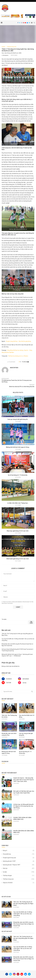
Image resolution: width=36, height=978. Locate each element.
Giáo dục (18, 868)
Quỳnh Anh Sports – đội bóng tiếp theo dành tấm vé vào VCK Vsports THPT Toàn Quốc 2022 (23, 779)
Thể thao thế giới (18, 875)
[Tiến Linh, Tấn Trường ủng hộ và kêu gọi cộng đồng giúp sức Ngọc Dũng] (9, 708)
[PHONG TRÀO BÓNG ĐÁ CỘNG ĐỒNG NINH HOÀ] (7, 822)
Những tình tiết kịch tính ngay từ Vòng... (18, 447)
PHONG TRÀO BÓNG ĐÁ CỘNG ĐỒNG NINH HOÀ (22, 818)
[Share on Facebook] (22, 361)
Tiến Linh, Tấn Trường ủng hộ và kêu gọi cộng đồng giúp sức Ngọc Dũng (23, 903)
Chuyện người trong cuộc (18, 857)
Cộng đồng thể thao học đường (15, 350)
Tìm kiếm (4, 619)
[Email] (27, 22)
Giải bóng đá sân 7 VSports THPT (18, 864)
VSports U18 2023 (18, 882)
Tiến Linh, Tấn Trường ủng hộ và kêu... (9, 716)
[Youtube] (25, 22)
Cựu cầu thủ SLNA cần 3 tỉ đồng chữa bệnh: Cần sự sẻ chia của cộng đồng (22, 913)
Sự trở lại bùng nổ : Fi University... (18, 475)
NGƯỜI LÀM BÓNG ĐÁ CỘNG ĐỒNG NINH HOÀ (23, 831)
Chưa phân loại (18, 854)
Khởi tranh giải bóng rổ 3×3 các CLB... (18, 559)
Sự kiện (3, 46)
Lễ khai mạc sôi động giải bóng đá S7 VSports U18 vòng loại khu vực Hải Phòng (23, 806)
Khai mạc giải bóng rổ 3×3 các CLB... (18, 531)
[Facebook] (6, 974)
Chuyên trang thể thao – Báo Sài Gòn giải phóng (18, 341)
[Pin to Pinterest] (26, 361)
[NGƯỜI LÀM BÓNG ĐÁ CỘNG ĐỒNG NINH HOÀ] (7, 835)
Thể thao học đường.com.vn (15, 356)
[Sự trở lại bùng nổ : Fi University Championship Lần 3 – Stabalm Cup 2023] (18, 462)
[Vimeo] (29, 22)
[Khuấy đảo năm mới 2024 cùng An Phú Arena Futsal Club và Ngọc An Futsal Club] (9, 726)
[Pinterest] (23, 22)
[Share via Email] (28, 361)
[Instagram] (21, 22)
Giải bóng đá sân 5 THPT (18, 861)
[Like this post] (20, 361)
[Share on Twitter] (24, 361)
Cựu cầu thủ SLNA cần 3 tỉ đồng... (26, 716)
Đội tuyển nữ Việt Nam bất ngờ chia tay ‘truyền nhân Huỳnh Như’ (23, 792)
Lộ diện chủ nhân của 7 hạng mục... (18, 503)
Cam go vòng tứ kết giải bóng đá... (18, 419)
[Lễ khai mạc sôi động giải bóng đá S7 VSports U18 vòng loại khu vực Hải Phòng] (7, 808)
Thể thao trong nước (11, 46)
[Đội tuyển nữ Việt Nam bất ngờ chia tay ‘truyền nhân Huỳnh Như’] (7, 795)
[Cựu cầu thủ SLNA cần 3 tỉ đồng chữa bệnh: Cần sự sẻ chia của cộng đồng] (26, 708)
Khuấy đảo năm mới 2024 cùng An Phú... (9, 734)
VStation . (26, 356)
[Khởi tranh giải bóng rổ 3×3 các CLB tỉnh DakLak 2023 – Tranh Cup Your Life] (18, 546)
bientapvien (5, 55)
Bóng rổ (18, 850)
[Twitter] (19, 22)
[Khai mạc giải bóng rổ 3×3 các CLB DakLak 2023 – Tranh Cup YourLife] (18, 518)
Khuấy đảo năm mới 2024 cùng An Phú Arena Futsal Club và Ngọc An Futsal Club (23, 924)
